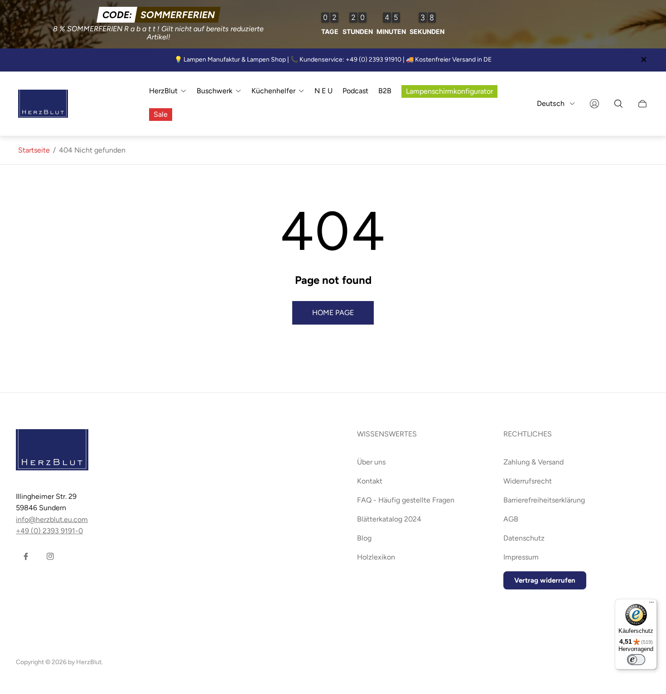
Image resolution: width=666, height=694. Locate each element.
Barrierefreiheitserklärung (544, 500)
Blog (364, 538)
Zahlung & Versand (533, 462)
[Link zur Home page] (52, 450)
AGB (510, 519)
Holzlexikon (376, 557)
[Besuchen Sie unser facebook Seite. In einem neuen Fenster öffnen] (26, 556)
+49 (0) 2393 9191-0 (49, 530)
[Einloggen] (594, 104)
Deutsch (551, 103)
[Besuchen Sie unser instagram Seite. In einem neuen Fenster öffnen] (50, 556)
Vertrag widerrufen (544, 580)
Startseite (34, 150)
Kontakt (369, 481)
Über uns (371, 462)
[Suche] (618, 104)
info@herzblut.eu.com (52, 519)
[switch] (636, 659)
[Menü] (651, 604)
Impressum (521, 557)
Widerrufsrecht (527, 481)
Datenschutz (524, 538)
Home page (333, 312)
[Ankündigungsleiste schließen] (643, 59)
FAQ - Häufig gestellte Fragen (405, 500)
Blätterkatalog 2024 (389, 519)
